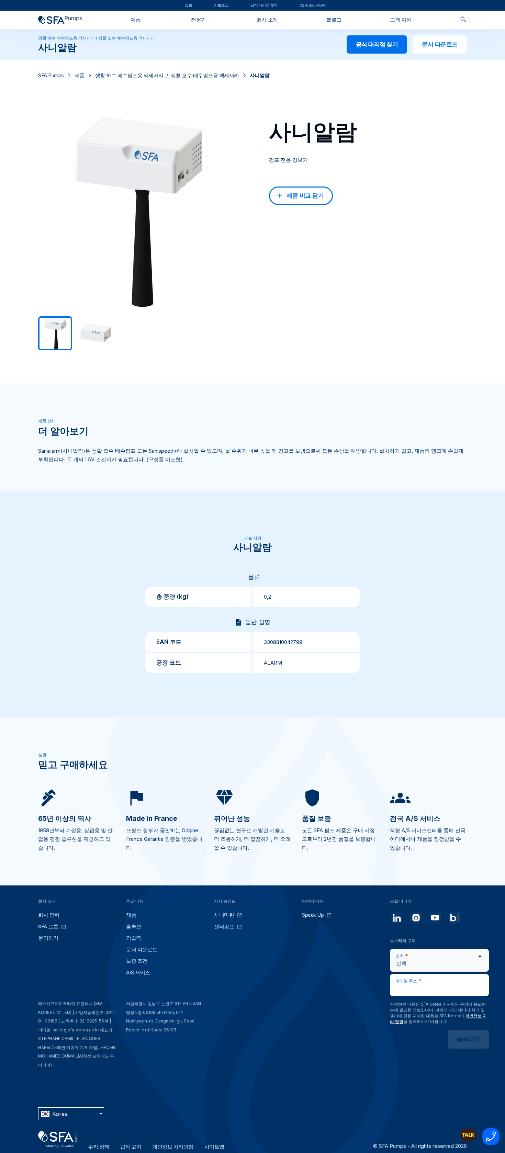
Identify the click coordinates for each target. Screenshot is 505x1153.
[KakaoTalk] (468, 1143)
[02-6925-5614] (491, 1143)
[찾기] (463, 20)
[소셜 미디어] (397, 917)
